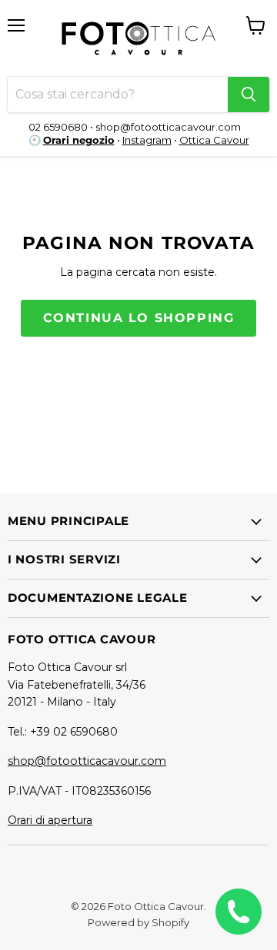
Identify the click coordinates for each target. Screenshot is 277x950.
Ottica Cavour (214, 140)
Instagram (147, 140)
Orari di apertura (50, 820)
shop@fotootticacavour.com (87, 761)
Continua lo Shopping (139, 318)
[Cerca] (248, 94)
